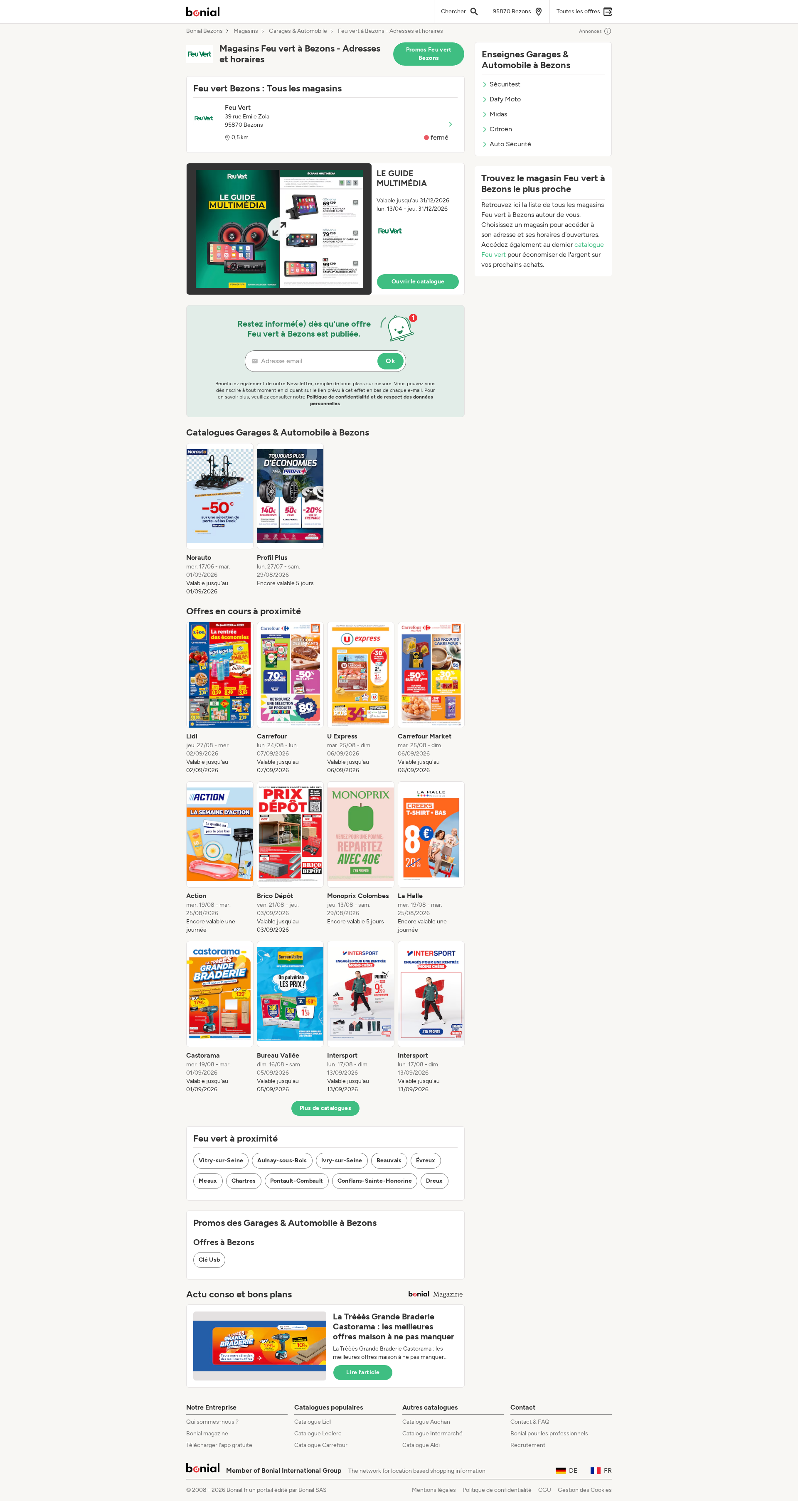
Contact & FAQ (529, 1421)
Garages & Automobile (298, 31)
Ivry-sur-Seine (341, 1160)
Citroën (501, 129)
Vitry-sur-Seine (221, 1160)
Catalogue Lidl (312, 1421)
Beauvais (389, 1160)
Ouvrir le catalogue (418, 281)
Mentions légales (434, 1490)
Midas (498, 114)
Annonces (590, 31)
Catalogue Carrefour (320, 1445)
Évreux (426, 1160)
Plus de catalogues (325, 1108)
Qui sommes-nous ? (212, 1421)
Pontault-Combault (296, 1180)
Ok (390, 361)
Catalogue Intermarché (432, 1433)
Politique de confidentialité (497, 1490)
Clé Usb (209, 1259)
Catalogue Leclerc (318, 1433)
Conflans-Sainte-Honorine (374, 1180)
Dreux (434, 1180)
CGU (544, 1490)
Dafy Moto (505, 99)
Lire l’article (362, 1372)
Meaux (208, 1180)
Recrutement (527, 1445)
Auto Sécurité (510, 144)
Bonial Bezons (204, 31)
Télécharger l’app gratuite (219, 1445)
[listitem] (220, 519)
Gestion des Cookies (585, 1490)
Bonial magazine (207, 1433)
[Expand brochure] (279, 229)
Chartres (244, 1180)
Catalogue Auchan (426, 1421)
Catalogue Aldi (421, 1445)
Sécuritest (505, 84)
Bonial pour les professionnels (549, 1433)
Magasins (246, 31)
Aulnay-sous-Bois (282, 1160)
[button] (325, 229)
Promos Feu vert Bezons (429, 54)
